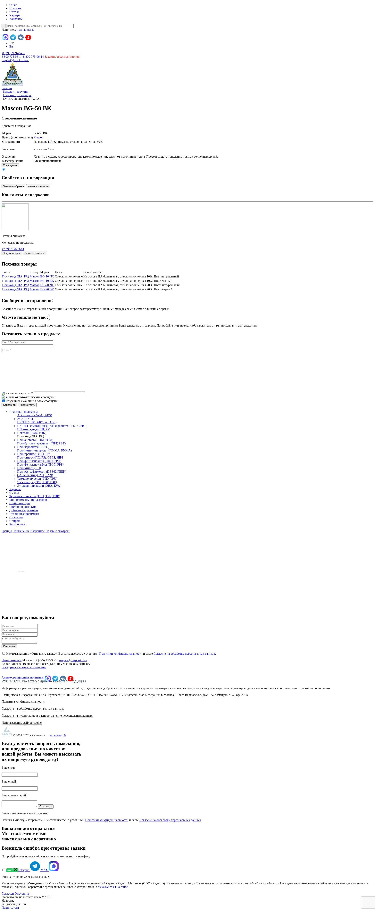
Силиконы (16, 517)
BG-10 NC (47, 276)
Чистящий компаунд (23, 506)
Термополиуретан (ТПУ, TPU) (37, 478)
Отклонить (22, 893)
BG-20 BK (47, 289)
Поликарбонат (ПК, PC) (33, 447)
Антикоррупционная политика (22, 677)
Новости (15, 8)
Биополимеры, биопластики (28, 499)
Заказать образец (13, 186)
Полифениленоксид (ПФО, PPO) (39, 461)
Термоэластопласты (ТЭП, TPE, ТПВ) (34, 496)
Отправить (9, 646)
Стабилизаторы (19, 503)
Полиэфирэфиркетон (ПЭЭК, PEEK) (41, 471)
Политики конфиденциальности (120, 653)
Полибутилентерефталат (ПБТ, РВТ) (41, 443)
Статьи (14, 11)
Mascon (38, 137)
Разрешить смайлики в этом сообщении (32, 401)
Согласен (8, 893)
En (11, 46)
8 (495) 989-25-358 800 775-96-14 (13, 54)
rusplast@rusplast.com (15, 60)
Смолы (14, 492)
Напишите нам (11, 660)
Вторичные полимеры (24, 513)
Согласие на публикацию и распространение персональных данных (47, 715)
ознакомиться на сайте (113, 887)
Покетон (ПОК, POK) (31, 432)
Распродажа (17, 524)
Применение (20, 531)
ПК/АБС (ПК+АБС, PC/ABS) (36, 422)
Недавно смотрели (58, 531)
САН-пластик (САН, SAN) (35, 475)
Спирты (14, 520)
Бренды (7, 531)
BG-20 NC (47, 285)
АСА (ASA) (25, 418)
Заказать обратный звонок (62, 56)
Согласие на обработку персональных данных (184, 653)
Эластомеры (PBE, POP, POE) (37, 482)
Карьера (14, 15)
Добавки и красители (23, 510)
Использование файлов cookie (22, 722)
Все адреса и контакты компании (24, 667)
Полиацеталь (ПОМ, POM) (35, 440)
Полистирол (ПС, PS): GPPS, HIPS (40, 457)
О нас (13, 4)
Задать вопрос (12, 253)
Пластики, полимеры (23, 411)
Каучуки (15, 489)
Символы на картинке (17, 393)
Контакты (15, 19)
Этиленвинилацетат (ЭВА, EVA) (39, 485)
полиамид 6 (58, 735)
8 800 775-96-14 (33, 56)
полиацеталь (25, 29)
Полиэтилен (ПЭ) (29, 468)
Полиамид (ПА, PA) (15, 276)
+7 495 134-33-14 (13, 249)
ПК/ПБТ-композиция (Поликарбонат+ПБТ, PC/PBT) (52, 425)
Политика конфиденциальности (23, 701)
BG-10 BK (47, 280)
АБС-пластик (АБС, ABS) (34, 415)
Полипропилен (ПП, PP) (33, 454)
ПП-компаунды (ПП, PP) (33, 429)
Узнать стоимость (38, 186)
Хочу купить (10, 165)
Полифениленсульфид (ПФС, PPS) (40, 464)
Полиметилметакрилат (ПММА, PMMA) (44, 450)
